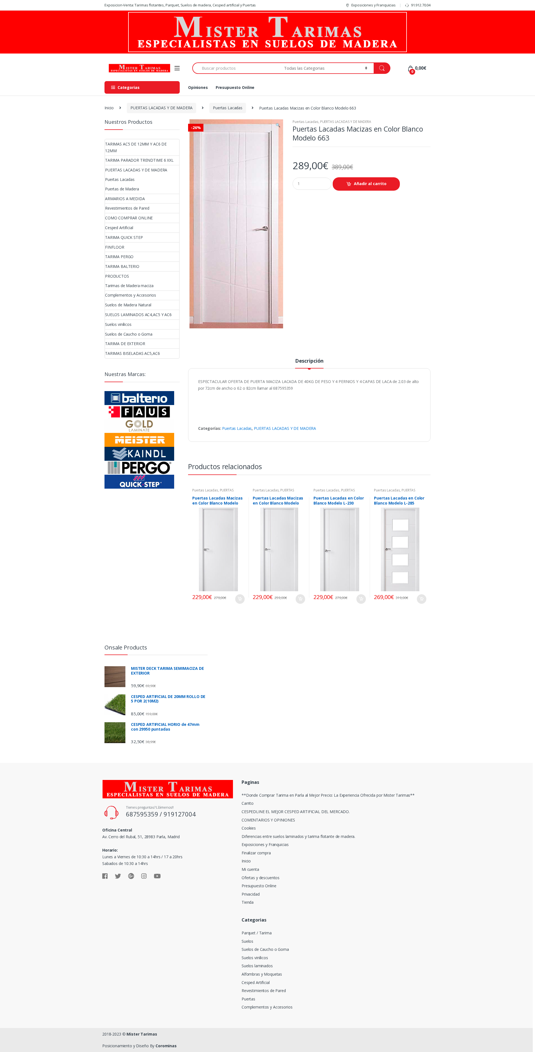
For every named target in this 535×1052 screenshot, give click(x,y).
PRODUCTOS (117, 276)
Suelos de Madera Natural (128, 304)
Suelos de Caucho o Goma (128, 334)
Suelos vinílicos (118, 324)
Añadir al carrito (370, 183)
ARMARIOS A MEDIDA (125, 198)
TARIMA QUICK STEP (124, 237)
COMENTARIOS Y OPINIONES (268, 820)
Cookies (249, 828)
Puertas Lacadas (227, 107)
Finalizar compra (256, 852)
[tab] (309, 363)
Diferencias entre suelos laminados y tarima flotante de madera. (298, 836)
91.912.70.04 (421, 5)
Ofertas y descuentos (260, 877)
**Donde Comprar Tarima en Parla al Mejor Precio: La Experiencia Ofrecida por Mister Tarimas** (328, 795)
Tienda (248, 902)
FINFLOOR (114, 247)
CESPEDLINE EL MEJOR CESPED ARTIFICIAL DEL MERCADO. (296, 811)
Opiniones (198, 87)
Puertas (248, 999)
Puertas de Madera (122, 189)
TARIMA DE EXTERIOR (125, 343)
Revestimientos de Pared (127, 208)
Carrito (248, 803)
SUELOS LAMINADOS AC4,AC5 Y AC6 (138, 314)
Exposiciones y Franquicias (373, 5)
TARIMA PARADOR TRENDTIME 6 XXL (139, 160)
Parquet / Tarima (257, 932)
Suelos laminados (257, 965)
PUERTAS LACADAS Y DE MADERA (161, 107)
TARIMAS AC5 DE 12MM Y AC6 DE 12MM (136, 147)
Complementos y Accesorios (130, 295)
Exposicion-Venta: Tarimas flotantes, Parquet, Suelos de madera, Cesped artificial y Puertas (180, 5)
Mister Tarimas (142, 1034)
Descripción (309, 361)
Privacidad (251, 894)
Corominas (166, 1045)
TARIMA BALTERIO (122, 266)
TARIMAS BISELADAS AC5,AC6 (132, 353)
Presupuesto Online (235, 87)
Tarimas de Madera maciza (129, 285)
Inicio (109, 107)
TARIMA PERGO (119, 256)
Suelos (247, 941)
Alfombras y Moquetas (262, 974)
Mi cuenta (250, 869)
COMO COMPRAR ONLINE (129, 217)
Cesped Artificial (119, 227)
